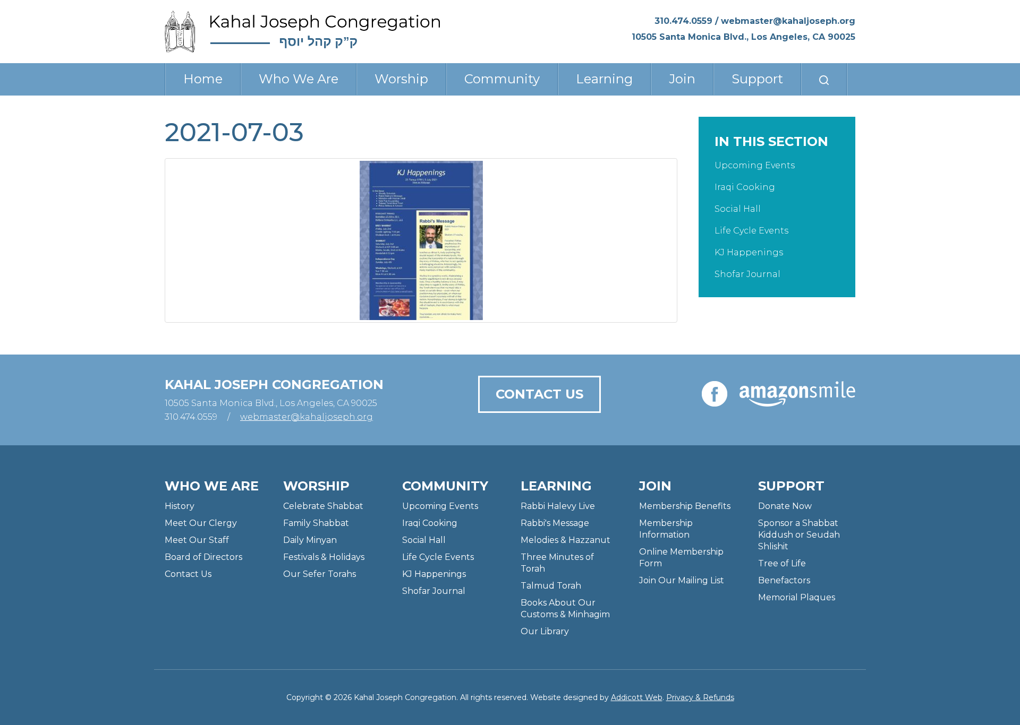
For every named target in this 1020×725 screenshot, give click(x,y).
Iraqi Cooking (745, 187)
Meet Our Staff (197, 540)
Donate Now (785, 506)
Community (502, 79)
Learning (604, 79)
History (179, 506)
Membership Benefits (684, 506)
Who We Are (298, 79)
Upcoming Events (755, 165)
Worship (401, 79)
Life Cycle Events (751, 231)
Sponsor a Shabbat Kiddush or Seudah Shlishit (799, 534)
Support (757, 79)
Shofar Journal (747, 274)
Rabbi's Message (555, 523)
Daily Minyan (310, 540)
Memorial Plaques (796, 597)
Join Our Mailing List (681, 580)
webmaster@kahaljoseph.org (788, 21)
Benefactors (784, 580)
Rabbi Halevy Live (558, 506)
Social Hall (738, 209)
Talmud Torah (551, 586)
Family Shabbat (316, 523)
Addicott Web (636, 697)
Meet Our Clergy (201, 523)
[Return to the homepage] (302, 32)
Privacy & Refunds (700, 697)
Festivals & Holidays (323, 557)
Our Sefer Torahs (319, 574)
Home (203, 79)
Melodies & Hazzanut (565, 540)
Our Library (545, 631)
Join (682, 79)
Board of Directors (203, 557)
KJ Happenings (749, 252)
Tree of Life (782, 563)
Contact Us (539, 394)
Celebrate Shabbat (323, 506)
